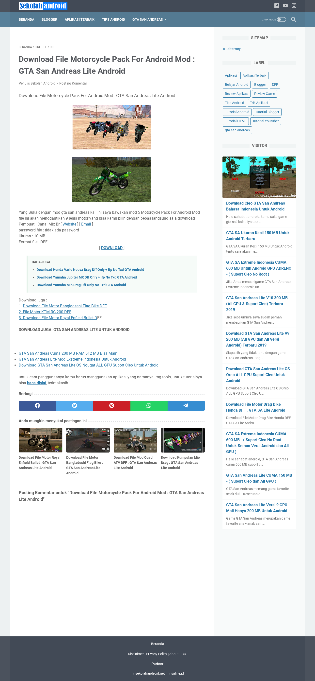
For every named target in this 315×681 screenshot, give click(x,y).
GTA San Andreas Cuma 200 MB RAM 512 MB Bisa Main (68, 353)
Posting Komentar (73, 83)
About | (175, 654)
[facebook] (276, 6)
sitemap (234, 49)
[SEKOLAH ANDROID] (46, 6)
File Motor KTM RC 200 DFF (46, 312)
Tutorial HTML (236, 121)
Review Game (264, 94)
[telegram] (186, 406)
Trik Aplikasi (259, 103)
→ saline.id (175, 673)
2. (20, 312)
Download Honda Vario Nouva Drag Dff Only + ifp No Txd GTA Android (90, 270)
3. (21, 317)
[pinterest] (111, 406)
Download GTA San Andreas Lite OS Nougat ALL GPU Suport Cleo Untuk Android (88, 365)
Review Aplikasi (236, 94)
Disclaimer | (137, 654)
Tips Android (113, 19)
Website (69, 224)
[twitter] (74, 406)
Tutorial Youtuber (265, 121)
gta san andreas (237, 130)
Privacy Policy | (157, 654)
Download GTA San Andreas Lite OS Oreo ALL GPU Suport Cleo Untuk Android (258, 375)
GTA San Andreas (147, 19)
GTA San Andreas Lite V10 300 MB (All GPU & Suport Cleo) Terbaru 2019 (257, 304)
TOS (184, 654)
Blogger (49, 19)
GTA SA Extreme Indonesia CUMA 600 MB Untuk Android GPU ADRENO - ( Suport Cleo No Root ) (258, 268)
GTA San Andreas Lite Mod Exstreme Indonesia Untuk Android (72, 359)
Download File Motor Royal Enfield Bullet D (60, 317)
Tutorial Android (237, 112)
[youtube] (285, 6)
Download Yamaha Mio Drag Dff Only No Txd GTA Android (81, 285)
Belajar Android (236, 85)
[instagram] (294, 6)
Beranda (26, 19)
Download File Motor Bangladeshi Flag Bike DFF (65, 306)
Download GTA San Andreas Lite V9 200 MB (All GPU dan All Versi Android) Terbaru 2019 (257, 339)
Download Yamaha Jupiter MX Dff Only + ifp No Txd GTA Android (87, 277)
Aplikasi (231, 75)
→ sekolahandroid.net (148, 673)
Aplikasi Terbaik (79, 19)
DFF (275, 85)
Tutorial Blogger (267, 112)
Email (86, 224)
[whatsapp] (149, 406)
